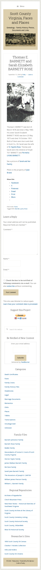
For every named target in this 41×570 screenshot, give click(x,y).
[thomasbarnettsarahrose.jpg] (20, 121)
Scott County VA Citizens (14, 554)
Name (6, 259)
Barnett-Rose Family (12, 444)
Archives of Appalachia (13, 495)
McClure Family (10, 467)
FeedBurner (25, 362)
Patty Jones (15, 561)
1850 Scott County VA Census (15, 542)
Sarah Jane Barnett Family (14, 471)
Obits (7, 407)
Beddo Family (10, 448)
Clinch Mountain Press (13, 500)
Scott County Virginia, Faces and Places (21, 18)
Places (7, 411)
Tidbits (7, 416)
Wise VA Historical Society (14, 530)
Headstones (9, 391)
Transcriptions (10, 420)
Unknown (8, 428)
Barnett (17, 209)
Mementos (9, 403)
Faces (16, 207)
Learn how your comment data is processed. (20, 304)
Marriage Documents (12, 399)
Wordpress (30, 561)
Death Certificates (11, 374)
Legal (7, 395)
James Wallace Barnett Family (16, 463)
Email (6, 270)
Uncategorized (10, 424)
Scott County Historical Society (16, 521)
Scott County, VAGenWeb (14, 525)
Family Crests (10, 383)
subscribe (11, 286)
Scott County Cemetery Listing (16, 517)
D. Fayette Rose (15, 147)
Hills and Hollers (11, 550)
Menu (22, 6)
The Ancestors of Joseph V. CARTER (18, 475)
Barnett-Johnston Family (14, 440)
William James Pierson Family (16, 479)
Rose (25, 209)
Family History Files (12, 387)
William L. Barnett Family (14, 484)
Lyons (22, 209)
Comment (7, 230)
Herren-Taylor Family (12, 459)
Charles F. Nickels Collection (15, 546)
